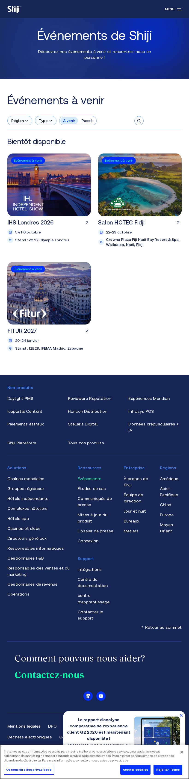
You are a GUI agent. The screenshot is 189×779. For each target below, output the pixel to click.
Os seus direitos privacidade (29, 769)
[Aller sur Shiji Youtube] (101, 696)
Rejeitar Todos (168, 769)
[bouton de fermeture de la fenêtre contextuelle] (181, 715)
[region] (94, 762)
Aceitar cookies (135, 769)
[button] (19, 120)
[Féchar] (182, 752)
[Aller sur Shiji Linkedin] (88, 696)
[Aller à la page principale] (14, 9)
